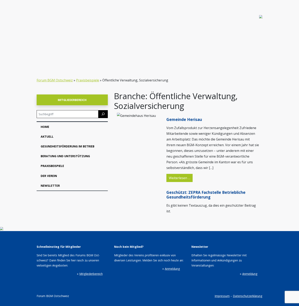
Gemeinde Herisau (184, 119)
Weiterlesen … (181, 177)
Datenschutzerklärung (247, 296)
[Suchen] (103, 114)
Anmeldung (172, 269)
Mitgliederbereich (72, 100)
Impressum (222, 296)
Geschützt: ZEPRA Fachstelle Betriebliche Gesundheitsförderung (206, 194)
